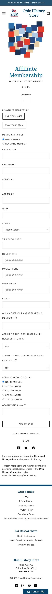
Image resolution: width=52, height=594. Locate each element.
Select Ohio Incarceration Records (26, 540)
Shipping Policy (26, 505)
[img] (16, 585)
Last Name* (9, 164)
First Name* (9, 149)
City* (5, 209)
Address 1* (8, 179)
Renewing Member (15, 144)
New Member (12, 139)
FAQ (26, 497)
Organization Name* (14, 405)
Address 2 (8, 194)
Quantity (26, 95)
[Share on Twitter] (26, 448)
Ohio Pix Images (26, 544)
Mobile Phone (10, 269)
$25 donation (13, 386)
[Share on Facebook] (18, 448)
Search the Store (26, 514)
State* (6, 223)
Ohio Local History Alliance (26, 81)
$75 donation (13, 395)
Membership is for (13, 135)
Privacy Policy (26, 510)
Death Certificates (26, 536)
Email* (6, 298)
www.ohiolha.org (32, 459)
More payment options (26, 433)
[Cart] (48, 13)
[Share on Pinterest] (33, 448)
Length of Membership (15, 110)
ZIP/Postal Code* (12, 239)
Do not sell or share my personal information (26, 518)
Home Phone (9, 254)
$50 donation (13, 391)
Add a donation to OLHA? (17, 377)
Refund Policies (26, 501)
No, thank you (13, 382)
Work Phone (9, 283)
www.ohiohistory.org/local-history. (19, 475)
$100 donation (13, 399)
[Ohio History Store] (14, 13)
